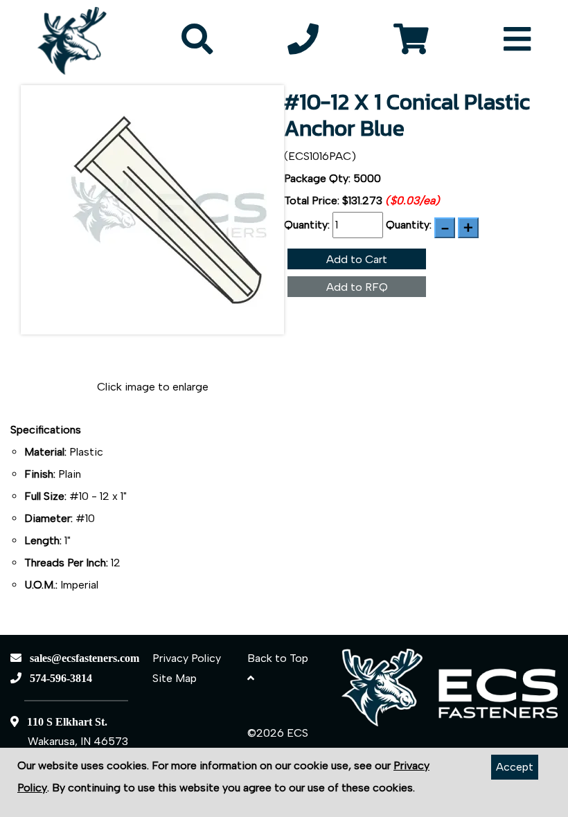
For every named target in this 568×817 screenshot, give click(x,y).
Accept (514, 766)
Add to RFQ (357, 287)
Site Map (174, 678)
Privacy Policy (186, 658)
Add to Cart (356, 259)
